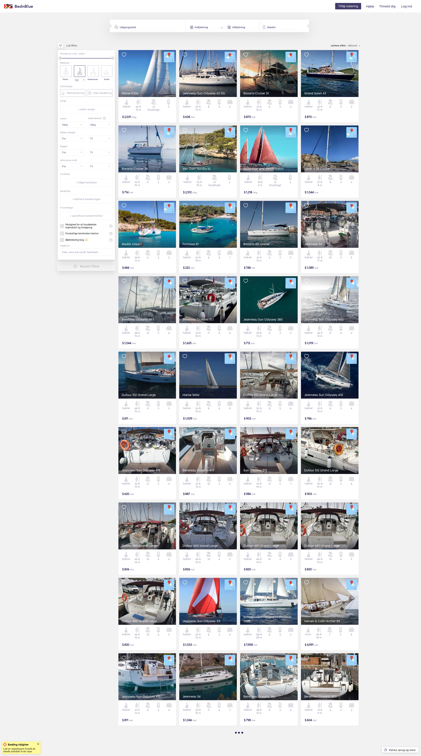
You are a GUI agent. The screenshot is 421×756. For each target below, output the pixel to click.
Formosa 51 (190, 244)
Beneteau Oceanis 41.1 (198, 470)
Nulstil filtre (89, 266)
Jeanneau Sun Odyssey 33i (202, 621)
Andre (107, 79)
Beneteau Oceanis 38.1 (259, 696)
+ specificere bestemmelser (86, 215)
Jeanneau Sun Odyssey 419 (141, 470)
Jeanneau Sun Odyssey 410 (323, 395)
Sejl (76, 80)
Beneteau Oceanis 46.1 (138, 319)
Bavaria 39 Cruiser (317, 169)
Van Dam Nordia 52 (197, 169)
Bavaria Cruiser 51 (256, 93)
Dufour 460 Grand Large (139, 546)
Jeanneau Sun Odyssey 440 (324, 319)
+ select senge (86, 109)
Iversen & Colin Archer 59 (322, 621)
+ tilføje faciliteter (86, 182)
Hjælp (370, 6)
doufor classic (131, 244)
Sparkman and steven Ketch (263, 169)
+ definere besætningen (86, 199)
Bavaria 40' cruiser (256, 244)
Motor (65, 79)
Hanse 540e (191, 395)
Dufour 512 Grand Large (139, 395)
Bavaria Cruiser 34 (135, 169)
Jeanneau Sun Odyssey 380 (263, 319)
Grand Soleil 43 (315, 93)
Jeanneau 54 (313, 244)
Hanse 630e (130, 93)
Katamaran (93, 79)
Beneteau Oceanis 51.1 (198, 319)
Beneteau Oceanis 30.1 (320, 696)
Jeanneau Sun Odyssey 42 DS (204, 93)
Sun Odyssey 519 (255, 470)
